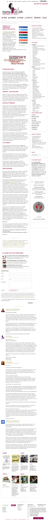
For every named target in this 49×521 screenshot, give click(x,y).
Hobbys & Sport (36, 110)
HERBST (34, 83)
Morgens (34, 74)
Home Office (35, 53)
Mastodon (20, 506)
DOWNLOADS (35, 82)
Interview (39, 167)
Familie (44, 165)
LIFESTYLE (29, 18)
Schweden (37, 173)
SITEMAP (15, 1)
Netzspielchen (35, 125)
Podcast (40, 171)
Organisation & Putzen (37, 93)
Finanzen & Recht (36, 62)
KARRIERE (13, 18)
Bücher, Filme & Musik (37, 105)
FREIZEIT (38, 18)
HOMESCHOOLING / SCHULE (39, 68)
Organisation (41, 170)
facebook (41, 1)
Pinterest (19, 509)
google (44, 1)
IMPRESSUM (19, 1)
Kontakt (3, 510)
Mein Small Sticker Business (38, 147)
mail (47, 1)
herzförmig (44, 166)
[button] (23, 27)
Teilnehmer (16, 245)
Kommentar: (3, 282)
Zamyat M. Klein (13, 182)
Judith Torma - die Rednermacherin (13, 309)
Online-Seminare (20, 245)
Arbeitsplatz (35, 52)
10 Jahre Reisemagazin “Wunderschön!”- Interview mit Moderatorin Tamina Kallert (38, 29)
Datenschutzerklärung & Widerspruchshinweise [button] (34, 515)
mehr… (22, 258)
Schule (33, 173)
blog (45, 18)
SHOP (7, 1)
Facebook (20, 508)
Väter (34, 73)
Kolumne (34, 118)
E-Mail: (2, 276)
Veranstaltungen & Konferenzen (39, 63)
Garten (34, 109)
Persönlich (34, 127)
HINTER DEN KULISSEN (35, 1)
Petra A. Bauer (7, 240)
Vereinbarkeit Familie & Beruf (38, 48)
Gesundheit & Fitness (37, 95)
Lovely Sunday (35, 123)
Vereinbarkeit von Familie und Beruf (38, 175)
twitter (43, 1)
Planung (37, 171)
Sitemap (4, 509)
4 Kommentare (22, 45)
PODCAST (34, 114)
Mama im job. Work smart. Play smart (13, 8)
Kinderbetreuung (36, 58)
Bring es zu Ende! (35, 31)
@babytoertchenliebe (39, 187)
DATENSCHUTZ (24, 1)
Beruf (33, 162)
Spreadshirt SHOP (31, 506)
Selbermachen (35, 87)
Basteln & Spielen (36, 104)
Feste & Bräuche (36, 108)
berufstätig (37, 162)
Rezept (44, 171)
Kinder (34, 70)
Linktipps (39, 169)
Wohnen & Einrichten (37, 97)
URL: (2, 279)
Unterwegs (34, 129)
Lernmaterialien (37, 69)
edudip (15, 155)
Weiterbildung (6, 245)
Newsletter (4, 511)
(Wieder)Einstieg (36, 61)
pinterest (45, 1)
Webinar (10, 245)
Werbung (34, 99)
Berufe (34, 56)
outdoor (33, 171)
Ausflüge (34, 103)
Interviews (35, 57)
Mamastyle (35, 88)
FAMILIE (21, 18)
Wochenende (35, 77)
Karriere (44, 167)
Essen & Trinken (36, 91)
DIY (37, 165)
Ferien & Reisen (36, 107)
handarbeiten (34, 166)
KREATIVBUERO (36, 86)
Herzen (40, 166)
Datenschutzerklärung (22, 519)
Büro (44, 163)
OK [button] (38, 518)
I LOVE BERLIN (36, 90)
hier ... (4, 469)
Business (34, 54)
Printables (35, 78)
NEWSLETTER (11, 1)
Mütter (34, 71)
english (40, 165)
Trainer (13, 245)
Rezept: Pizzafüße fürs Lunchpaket (39, 38)
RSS (18, 507)
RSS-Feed (20, 244)
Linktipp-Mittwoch (36, 122)
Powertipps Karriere (37, 65)
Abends (34, 75)
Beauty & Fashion (36, 92)
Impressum (15, 519)
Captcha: (3, 290)
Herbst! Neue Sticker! (36, 146)
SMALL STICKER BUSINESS (38, 46)
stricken (34, 174)
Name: (2, 273)
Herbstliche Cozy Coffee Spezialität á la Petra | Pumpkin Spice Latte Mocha (39, 144)
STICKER (34, 81)
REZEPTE (35, 85)
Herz (38, 166)
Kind (33, 169)
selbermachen (43, 173)
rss (40, 1)
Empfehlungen (35, 116)
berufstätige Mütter (37, 163)
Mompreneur (36, 170)
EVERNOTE (35, 47)
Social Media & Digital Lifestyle (39, 96)
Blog (2, 21)
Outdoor (34, 102)
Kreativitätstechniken (37, 60)
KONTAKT (29, 1)
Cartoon (34, 120)
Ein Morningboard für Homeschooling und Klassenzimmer (36, 137)
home (5, 18)
